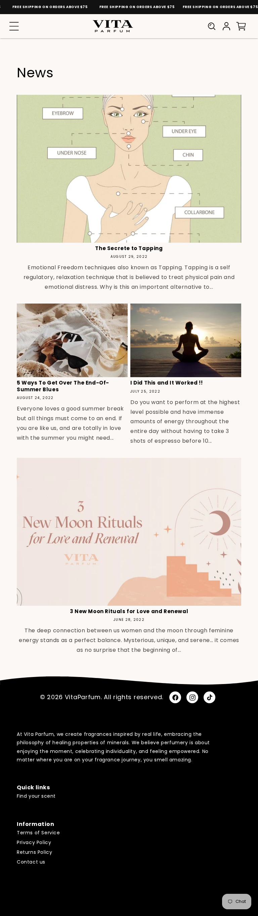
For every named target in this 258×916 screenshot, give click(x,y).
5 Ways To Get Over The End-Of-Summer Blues (63, 386)
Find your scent (36, 796)
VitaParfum (83, 697)
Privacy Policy (34, 842)
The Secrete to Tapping (129, 248)
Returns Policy (34, 852)
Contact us (31, 862)
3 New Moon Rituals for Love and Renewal (129, 611)
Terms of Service (38, 832)
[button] (14, 26)
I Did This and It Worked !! (166, 383)
